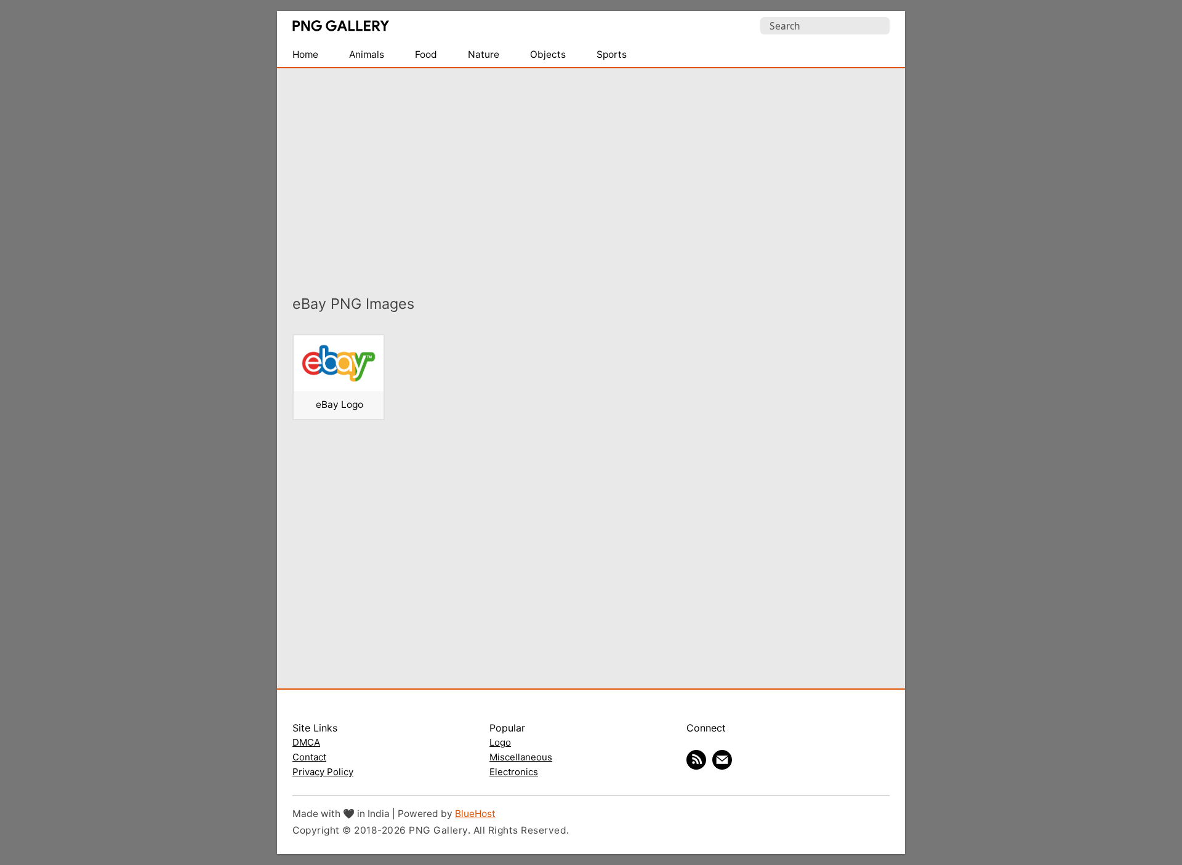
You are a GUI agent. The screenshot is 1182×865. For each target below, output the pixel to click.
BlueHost (475, 813)
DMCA (306, 742)
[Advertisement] (591, 173)
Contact (309, 757)
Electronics (513, 772)
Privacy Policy (322, 772)
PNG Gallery (340, 25)
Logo (500, 742)
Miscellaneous (520, 757)
